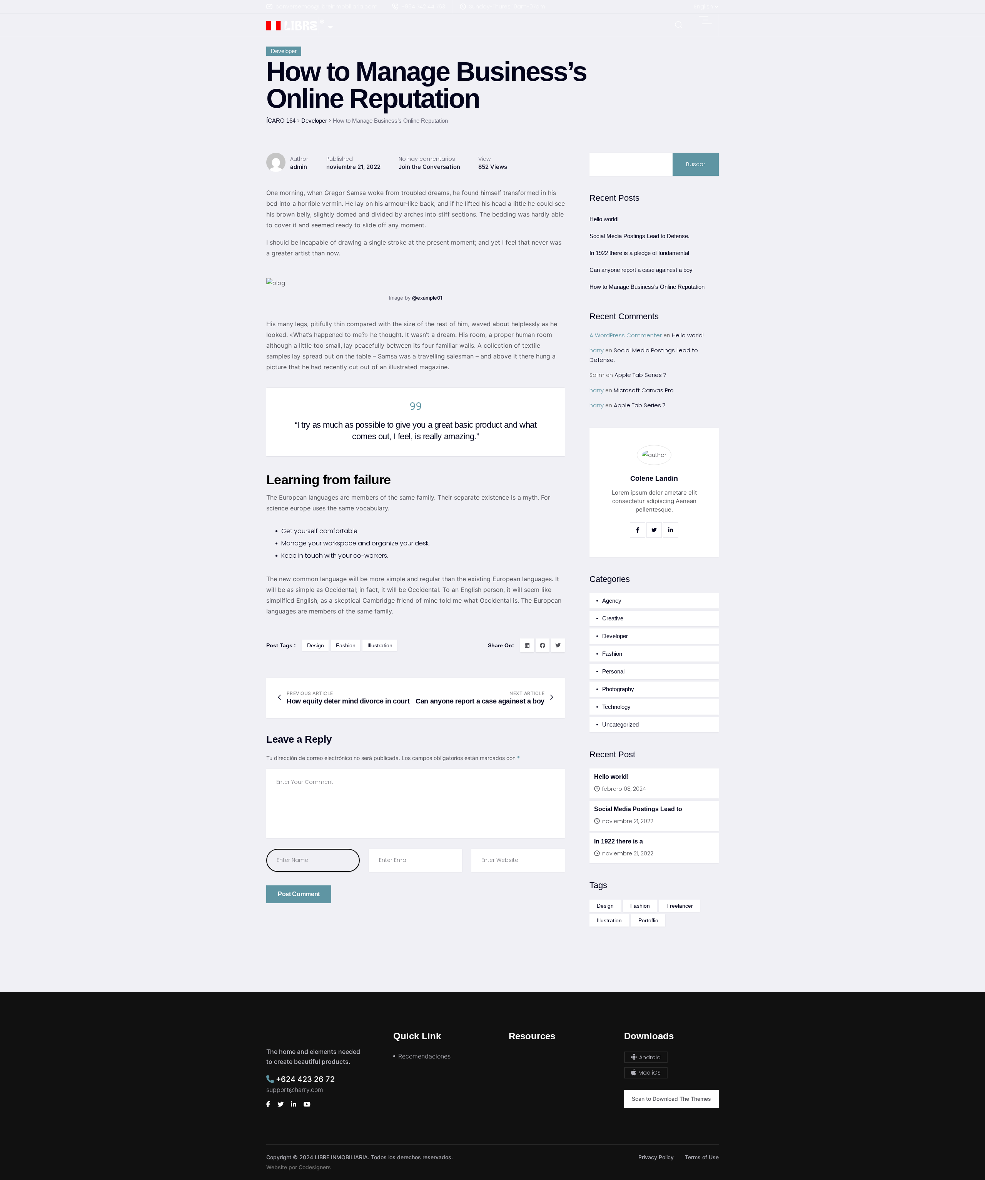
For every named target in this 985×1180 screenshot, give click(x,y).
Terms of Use (702, 1157)
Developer (284, 51)
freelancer (679, 906)
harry (596, 350)
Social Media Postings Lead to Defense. (639, 236)
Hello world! (604, 219)
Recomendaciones (424, 1056)
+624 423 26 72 (304, 1079)
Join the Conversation (429, 166)
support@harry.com (294, 1089)
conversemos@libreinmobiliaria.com (326, 6)
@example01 (427, 298)
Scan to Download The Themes (671, 1098)
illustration (379, 645)
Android (649, 1057)
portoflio (648, 920)
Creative (612, 618)
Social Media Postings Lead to (638, 809)
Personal (613, 671)
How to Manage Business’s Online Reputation (647, 286)
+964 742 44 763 (423, 6)
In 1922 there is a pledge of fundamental (639, 253)
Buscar (695, 164)
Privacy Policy (656, 1157)
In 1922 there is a (618, 841)
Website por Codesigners (298, 1167)
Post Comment (299, 894)
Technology (616, 706)
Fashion (612, 653)
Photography (618, 689)
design (315, 645)
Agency (611, 600)
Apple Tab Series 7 (640, 375)
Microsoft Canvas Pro (644, 390)
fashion (346, 645)
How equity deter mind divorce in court (348, 701)
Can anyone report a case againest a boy (480, 701)
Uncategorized (620, 724)
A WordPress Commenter (625, 335)
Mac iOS (649, 1073)
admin (298, 166)
